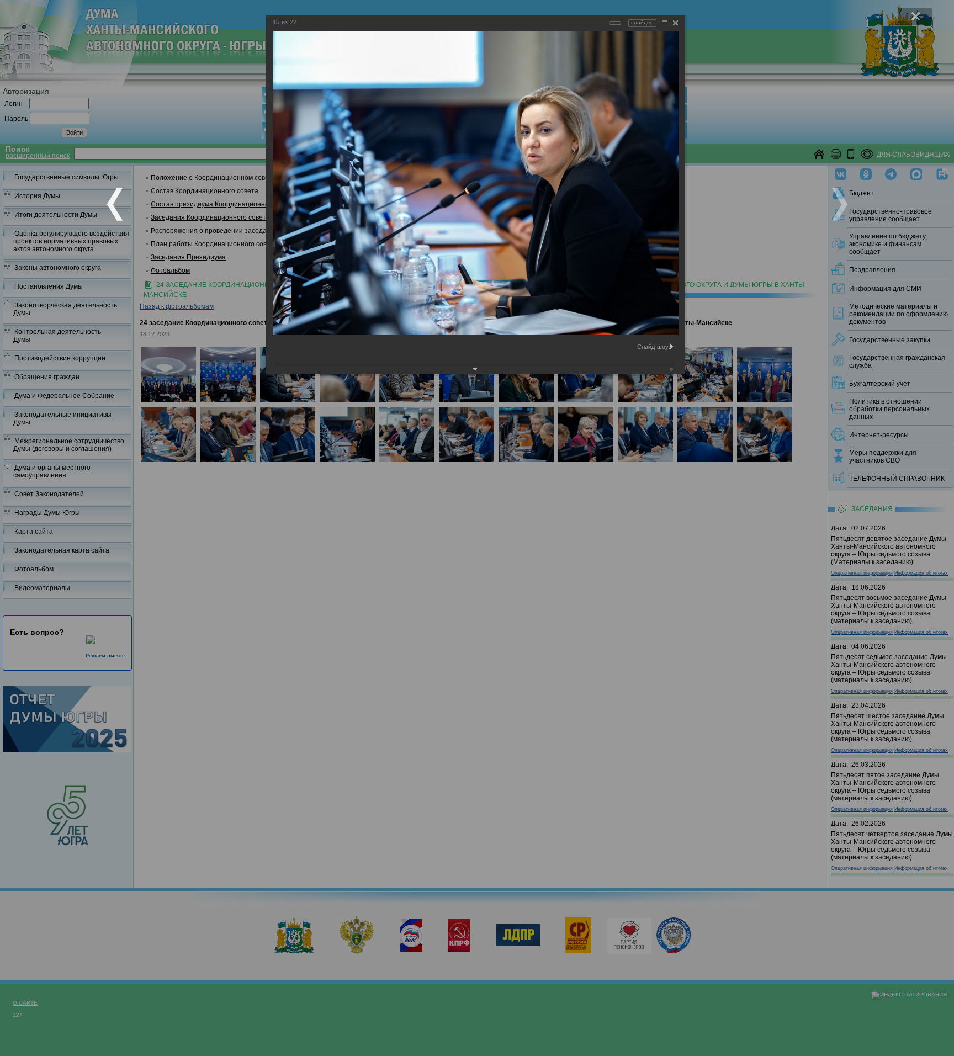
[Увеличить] (664, 23)
